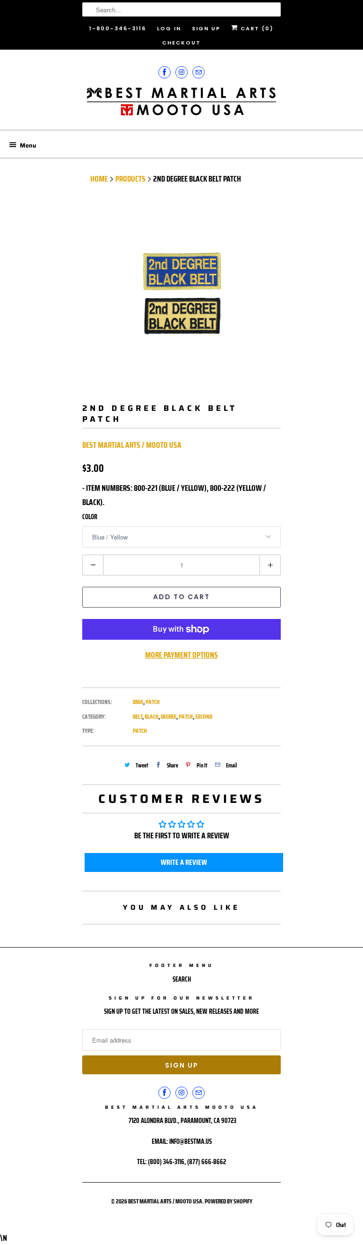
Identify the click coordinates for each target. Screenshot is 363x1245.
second (203, 717)
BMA (138, 702)
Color (89, 517)
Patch (153, 702)
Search (182, 979)
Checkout (181, 42)
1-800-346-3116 (117, 28)
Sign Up (206, 28)
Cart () (256, 28)
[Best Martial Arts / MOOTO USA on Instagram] (181, 72)
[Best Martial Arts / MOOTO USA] (181, 104)
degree (168, 717)
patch (186, 717)
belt (137, 717)
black (151, 717)
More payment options (181, 655)
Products (130, 179)
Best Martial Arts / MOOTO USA (132, 445)
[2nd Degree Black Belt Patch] (181, 295)
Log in (169, 28)
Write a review (184, 862)
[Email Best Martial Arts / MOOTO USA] (198, 72)
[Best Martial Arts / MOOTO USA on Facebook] (164, 72)
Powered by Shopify (228, 1201)
